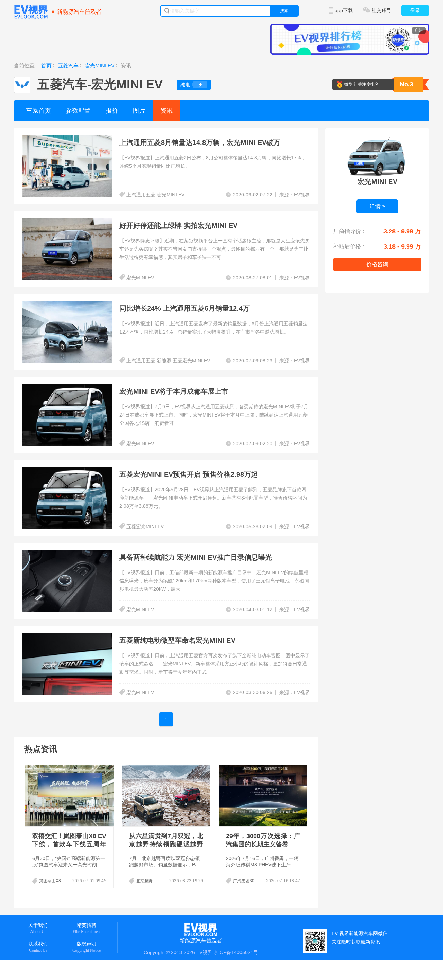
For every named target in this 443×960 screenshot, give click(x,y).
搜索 (284, 10)
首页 (46, 65)
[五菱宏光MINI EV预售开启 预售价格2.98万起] (67, 470)
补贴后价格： (350, 246)
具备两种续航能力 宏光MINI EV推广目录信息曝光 (195, 557)
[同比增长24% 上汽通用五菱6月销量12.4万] (67, 304)
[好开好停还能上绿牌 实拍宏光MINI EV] (67, 222)
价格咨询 (377, 264)
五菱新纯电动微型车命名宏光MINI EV (177, 640)
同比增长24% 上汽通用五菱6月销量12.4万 (184, 308)
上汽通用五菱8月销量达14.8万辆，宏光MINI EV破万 (199, 142)
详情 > (377, 206)
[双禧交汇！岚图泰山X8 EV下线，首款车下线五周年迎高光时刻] (70, 795)
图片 (139, 110)
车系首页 (38, 110)
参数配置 (78, 110)
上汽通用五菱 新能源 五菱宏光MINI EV (168, 360)
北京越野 (144, 880)
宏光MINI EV (100, 65)
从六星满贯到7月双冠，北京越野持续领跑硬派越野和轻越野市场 (166, 844)
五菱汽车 (68, 65)
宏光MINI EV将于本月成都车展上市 (173, 391)
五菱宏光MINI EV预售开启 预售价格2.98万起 (188, 474)
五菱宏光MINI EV (145, 526)
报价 (112, 110)
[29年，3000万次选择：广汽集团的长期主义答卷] (264, 795)
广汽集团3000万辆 (250, 880)
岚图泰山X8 (50, 880)
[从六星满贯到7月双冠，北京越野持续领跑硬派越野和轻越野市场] (167, 795)
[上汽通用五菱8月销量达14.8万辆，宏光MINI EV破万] (67, 139)
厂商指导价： (350, 231)
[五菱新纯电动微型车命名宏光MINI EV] (67, 636)
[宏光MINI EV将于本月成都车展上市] (67, 387)
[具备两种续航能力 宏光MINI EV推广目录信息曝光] (67, 553)
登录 (415, 10)
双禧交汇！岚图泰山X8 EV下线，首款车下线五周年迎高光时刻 (69, 844)
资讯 (166, 110)
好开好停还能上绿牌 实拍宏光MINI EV (178, 225)
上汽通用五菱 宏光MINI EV (155, 194)
